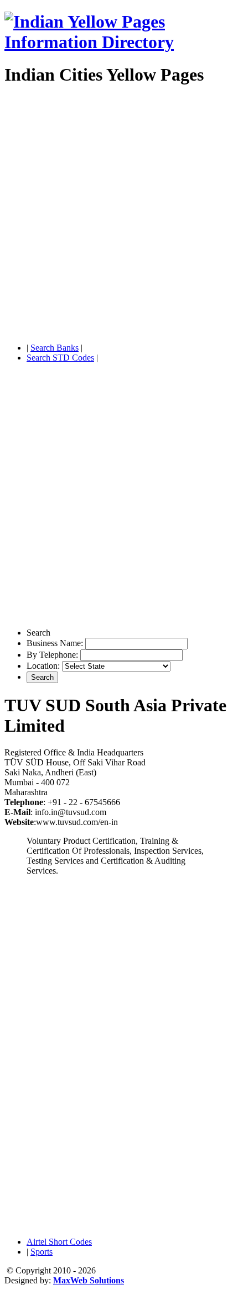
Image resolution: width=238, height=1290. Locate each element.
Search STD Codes (60, 357)
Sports (41, 1251)
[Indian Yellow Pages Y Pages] (119, 42)
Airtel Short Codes (59, 1241)
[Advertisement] (119, 215)
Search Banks (54, 347)
